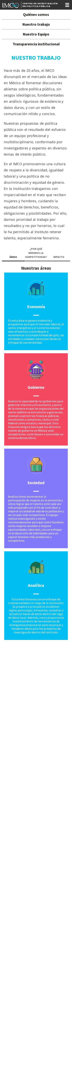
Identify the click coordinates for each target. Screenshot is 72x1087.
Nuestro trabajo (36, 24)
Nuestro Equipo (36, 34)
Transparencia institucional (36, 44)
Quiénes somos (36, 14)
